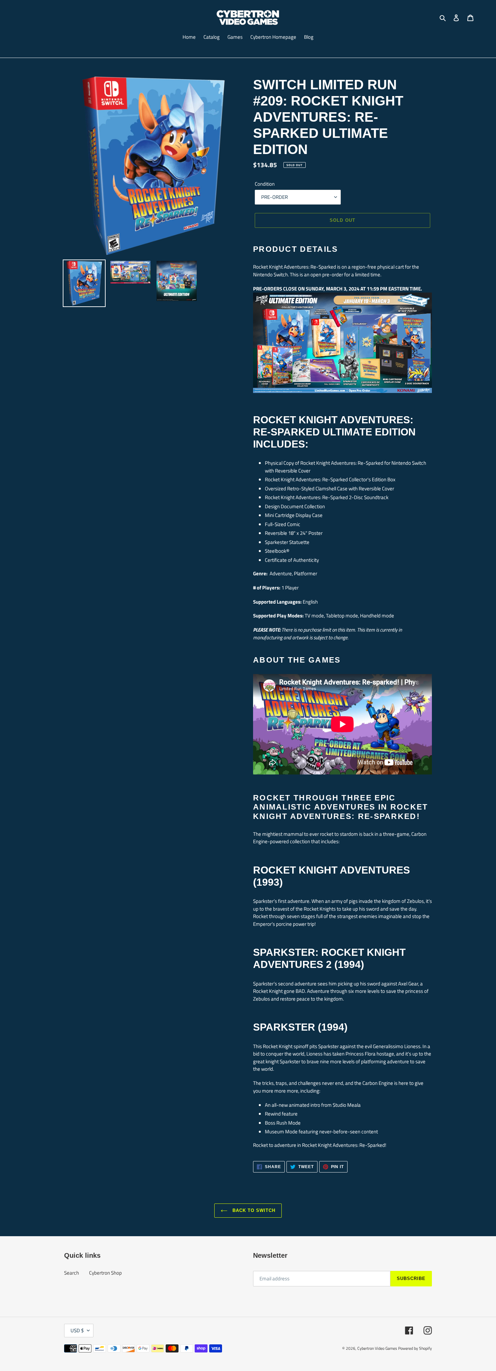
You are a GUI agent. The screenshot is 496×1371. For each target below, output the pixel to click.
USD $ (77, 1330)
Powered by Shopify (415, 1348)
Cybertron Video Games (377, 1348)
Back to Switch (253, 1210)
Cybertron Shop (105, 1273)
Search (71, 1273)
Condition (265, 184)
